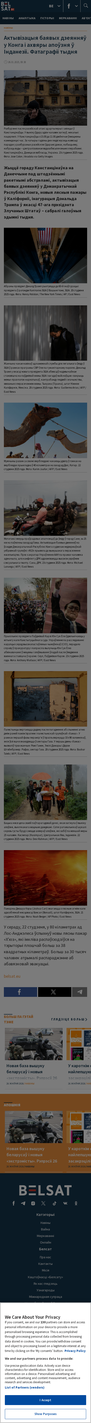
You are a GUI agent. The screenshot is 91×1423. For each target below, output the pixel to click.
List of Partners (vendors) (24, 1387)
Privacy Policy (75, 1351)
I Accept (45, 1400)
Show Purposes (45, 1414)
